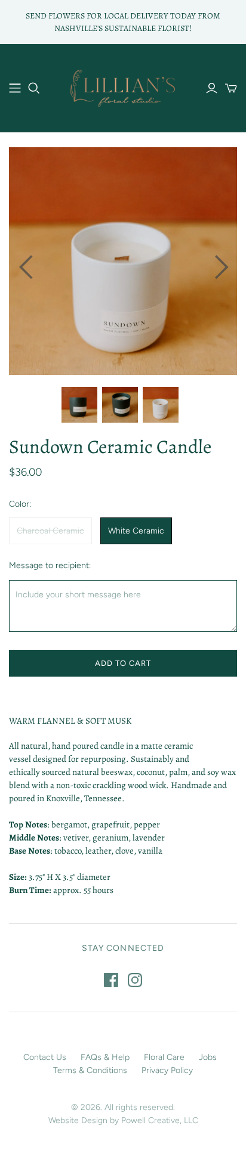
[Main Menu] (15, 88)
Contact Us (44, 1057)
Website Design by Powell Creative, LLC (123, 1120)
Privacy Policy (167, 1070)
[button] (25, 261)
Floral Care (164, 1057)
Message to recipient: (50, 565)
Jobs (208, 1057)
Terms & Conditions (90, 1070)
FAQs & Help (105, 1057)
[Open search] (34, 88)
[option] (123, 261)
